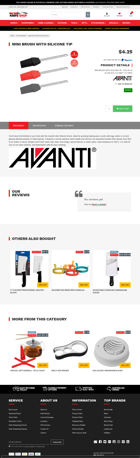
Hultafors (107, 433)
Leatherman (108, 429)
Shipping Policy (77, 421)
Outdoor (62, 23)
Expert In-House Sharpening (117, 28)
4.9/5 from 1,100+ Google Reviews (88, 28)
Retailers (96, 7)
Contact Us (44, 429)
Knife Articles (45, 413)
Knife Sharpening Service (18, 425)
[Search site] (88, 14)
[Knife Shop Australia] (18, 14)
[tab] (18, 125)
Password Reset (15, 413)
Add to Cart (124, 109)
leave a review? (99, 204)
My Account (13, 409)
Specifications (39, 125)
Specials (65, 7)
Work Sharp (108, 421)
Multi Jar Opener (60, 371)
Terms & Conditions (29, 446)
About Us (43, 409)
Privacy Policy (77, 413)
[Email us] (95, 441)
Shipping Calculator (64, 125)
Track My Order (108, 7)
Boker (106, 413)
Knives (14, 23)
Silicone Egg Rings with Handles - (68, 290)
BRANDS (126, 23)
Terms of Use (77, 409)
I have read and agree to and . (28, 446)
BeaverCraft (108, 425)
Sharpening (28, 23)
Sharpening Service (123, 7)
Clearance (74, 7)
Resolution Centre (15, 421)
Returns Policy (77, 417)
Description (18, 125)
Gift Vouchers (86, 7)
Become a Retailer (78, 425)
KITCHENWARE (98, 23)
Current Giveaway (46, 417)
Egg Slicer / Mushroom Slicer (107, 371)
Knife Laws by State (79, 433)
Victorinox (107, 417)
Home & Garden (46, 23)
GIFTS (84, 23)
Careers (43, 433)
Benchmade (108, 409)
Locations (43, 421)
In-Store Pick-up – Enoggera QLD (56, 28)
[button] (123, 84)
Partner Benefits (78, 429)
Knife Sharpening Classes (18, 429)
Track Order (13, 417)
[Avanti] (122, 78)
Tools (74, 23)
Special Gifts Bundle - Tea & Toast (27, 371)
